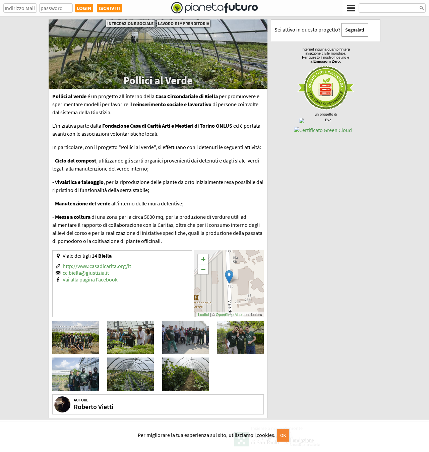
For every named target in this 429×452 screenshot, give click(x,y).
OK (283, 435)
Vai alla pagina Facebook (90, 279)
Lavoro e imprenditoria (183, 23)
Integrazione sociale (130, 23)
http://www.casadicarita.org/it (97, 266)
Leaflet (203, 314)
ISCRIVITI (110, 8)
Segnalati (354, 30)
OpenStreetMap (229, 314)
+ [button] (203, 259)
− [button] (203, 269)
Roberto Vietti (93, 406)
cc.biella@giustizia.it (86, 272)
